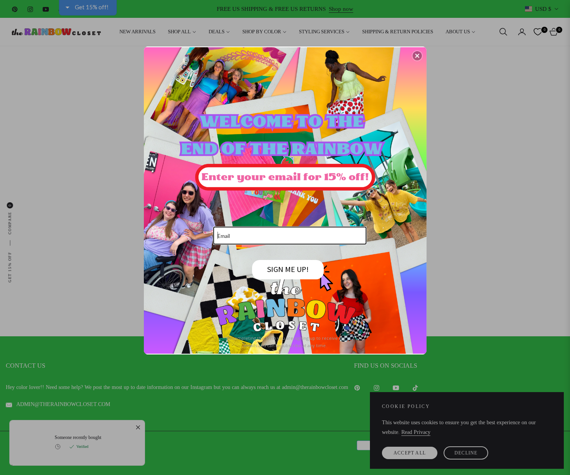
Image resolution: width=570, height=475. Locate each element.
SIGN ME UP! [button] (288, 269)
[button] (417, 55)
